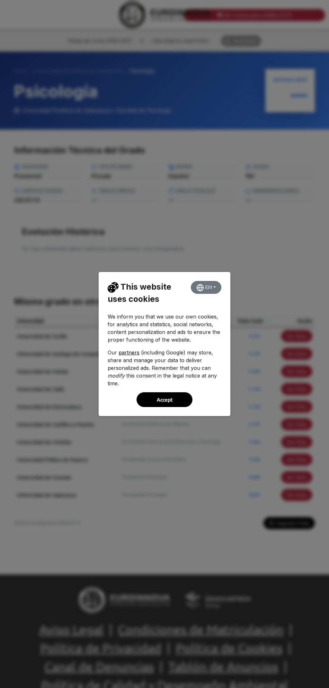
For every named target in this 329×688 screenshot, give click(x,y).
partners (129, 352)
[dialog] (164, 344)
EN (208, 287)
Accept (165, 400)
